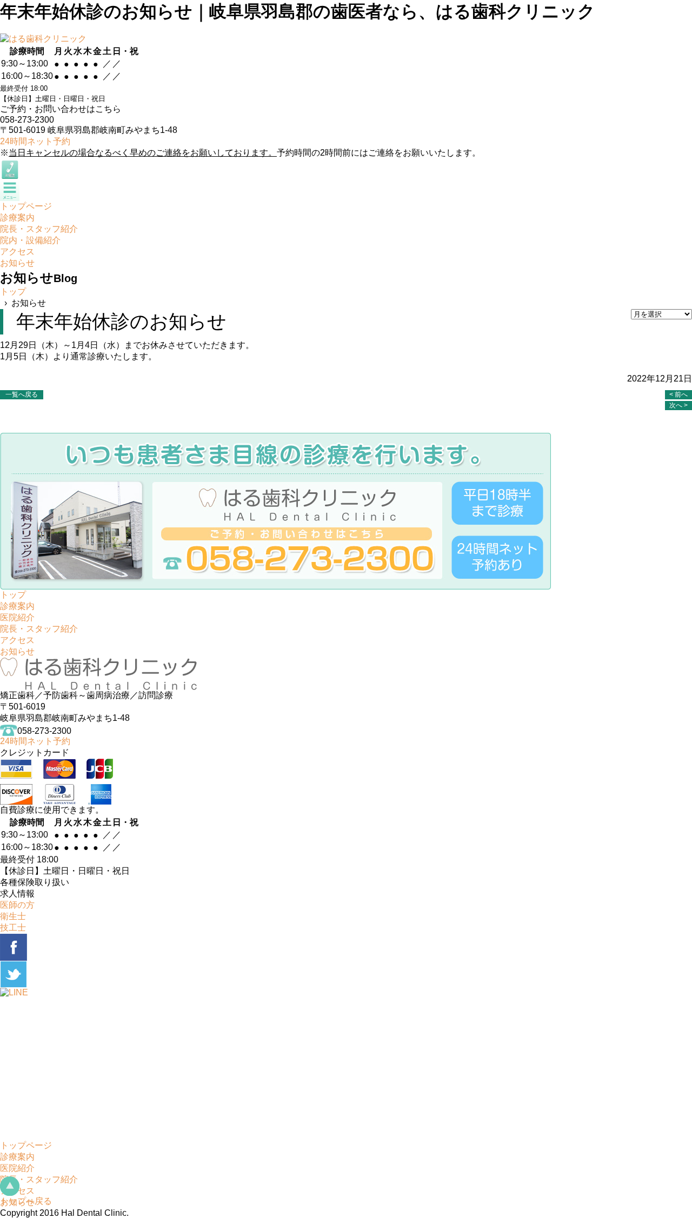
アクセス (17, 640)
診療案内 (17, 606)
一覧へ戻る (21, 394)
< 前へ (678, 394)
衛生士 (13, 916)
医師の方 (17, 904)
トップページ (26, 1145)
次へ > (678, 405)
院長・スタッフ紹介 (39, 628)
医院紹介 (17, 617)
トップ (13, 291)
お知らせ (17, 651)
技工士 (13, 927)
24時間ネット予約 (35, 141)
